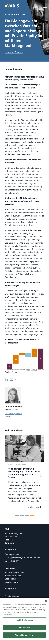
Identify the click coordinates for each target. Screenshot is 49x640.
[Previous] (9, 475)
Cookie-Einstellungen (24, 620)
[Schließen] (46, 601)
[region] (24, 618)
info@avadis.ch (12, 550)
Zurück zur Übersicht (14, 53)
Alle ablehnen (24, 628)
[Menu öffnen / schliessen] (43, 6)
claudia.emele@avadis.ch (13, 414)
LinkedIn (8, 416)
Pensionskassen (12, 596)
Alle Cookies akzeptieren (24, 635)
